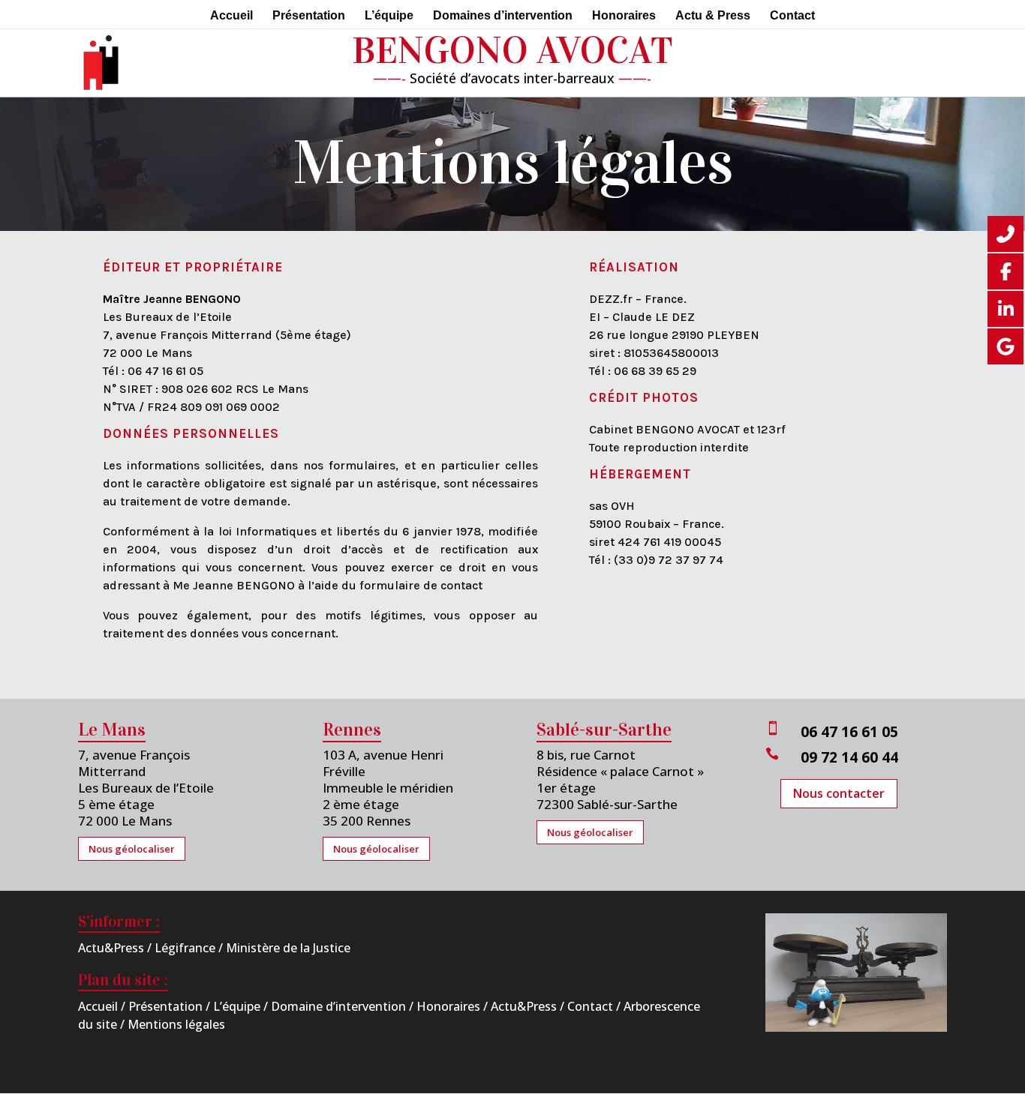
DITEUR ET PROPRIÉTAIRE (197, 266)
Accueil (231, 16)
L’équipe (389, 16)
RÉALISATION (634, 266)
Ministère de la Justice (288, 948)
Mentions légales (176, 1024)
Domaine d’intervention (338, 1006)
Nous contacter (839, 793)
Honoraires (624, 16)
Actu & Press (712, 16)
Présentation (308, 16)
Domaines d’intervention (503, 16)
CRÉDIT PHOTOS (644, 397)
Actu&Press (111, 948)
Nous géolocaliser (132, 849)
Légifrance (185, 948)
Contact (792, 16)
